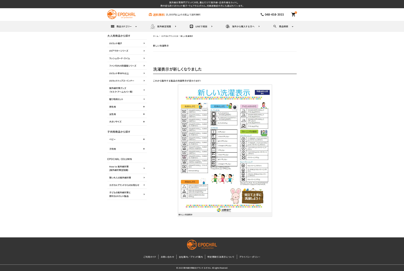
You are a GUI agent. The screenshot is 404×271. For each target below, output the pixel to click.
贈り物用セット (116, 99)
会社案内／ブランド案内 (191, 256)
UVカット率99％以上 (119, 73)
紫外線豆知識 (164, 26)
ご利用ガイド (149, 256)
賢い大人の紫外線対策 (120, 177)
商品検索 (283, 26)
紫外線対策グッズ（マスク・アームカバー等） (121, 89)
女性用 (112, 114)
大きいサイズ (115, 121)
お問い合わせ (167, 256)
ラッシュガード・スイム (119, 58)
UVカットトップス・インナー (121, 80)
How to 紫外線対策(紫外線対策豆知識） (119, 168)
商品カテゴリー (124, 26)
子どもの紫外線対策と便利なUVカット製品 (120, 194)
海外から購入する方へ (243, 26)
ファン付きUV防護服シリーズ (122, 65)
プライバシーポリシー (250, 256)
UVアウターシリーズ (118, 50)
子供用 (112, 148)
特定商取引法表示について (221, 256)
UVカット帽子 (115, 43)
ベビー (112, 139)
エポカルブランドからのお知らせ (124, 185)
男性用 (112, 106)
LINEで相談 (201, 26)
